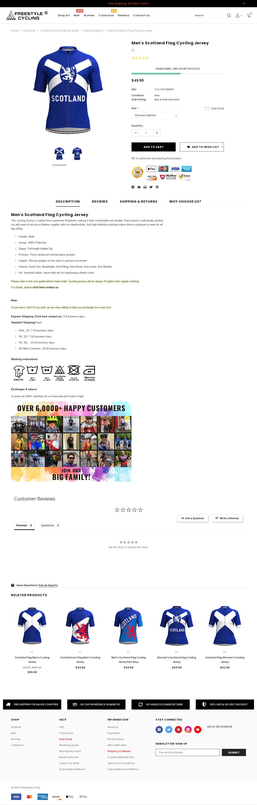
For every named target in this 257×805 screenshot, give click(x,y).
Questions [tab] (47, 525)
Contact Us (66, 733)
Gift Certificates (116, 745)
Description (68, 202)
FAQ (61, 727)
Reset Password (69, 757)
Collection (106, 15)
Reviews (100, 202)
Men (77, 15)
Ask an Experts (48, 585)
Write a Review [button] (229, 518)
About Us (112, 727)
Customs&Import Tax (120, 757)
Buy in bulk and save (167, 99)
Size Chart (217, 108)
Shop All (16, 727)
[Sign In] (239, 15)
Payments (113, 733)
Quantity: (137, 125)
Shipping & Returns (138, 202)
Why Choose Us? (185, 202)
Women (89, 15)
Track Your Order (69, 763)
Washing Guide (69, 745)
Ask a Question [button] (194, 518)
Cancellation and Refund (123, 769)
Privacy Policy (115, 739)
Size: (135, 108)
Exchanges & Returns (72, 769)
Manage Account (70, 751)
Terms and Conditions (121, 763)
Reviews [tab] (21, 525)
